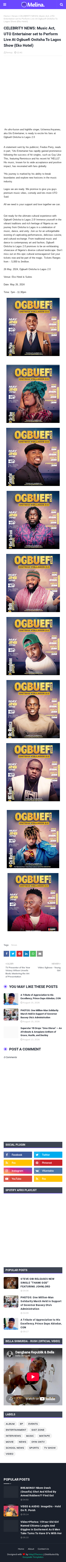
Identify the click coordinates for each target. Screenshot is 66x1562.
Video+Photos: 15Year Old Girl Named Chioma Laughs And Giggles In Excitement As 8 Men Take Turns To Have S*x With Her (41, 1527)
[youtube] (18, 1179)
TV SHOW (50, 1447)
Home (7, 16)
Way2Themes (36, 1554)
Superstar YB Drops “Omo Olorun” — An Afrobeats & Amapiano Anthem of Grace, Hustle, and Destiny (41, 1032)
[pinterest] (48, 1163)
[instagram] (18, 1171)
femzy (9, 52)
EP (21, 1423)
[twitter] (48, 1155)
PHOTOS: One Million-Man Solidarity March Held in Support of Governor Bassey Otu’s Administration (39, 1014)
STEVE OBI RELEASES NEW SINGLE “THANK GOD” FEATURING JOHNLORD (37, 1282)
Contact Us (43, 1548)
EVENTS (33, 1423)
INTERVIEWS (13, 1435)
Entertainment (16, 1429)
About (31, 1548)
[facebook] (18, 1155)
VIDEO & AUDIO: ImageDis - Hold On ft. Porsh (41, 1508)
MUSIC (30, 1435)
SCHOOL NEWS (15, 1447)
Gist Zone (38, 1429)
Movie (10, 1441)
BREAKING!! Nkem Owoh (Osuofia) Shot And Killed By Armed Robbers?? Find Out (38, 1491)
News (15, 16)
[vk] (48, 1171)
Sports (34, 1447)
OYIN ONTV (38, 1441)
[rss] (18, 1163)
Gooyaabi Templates (33, 1557)
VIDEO (9, 1453)
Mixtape (44, 1435)
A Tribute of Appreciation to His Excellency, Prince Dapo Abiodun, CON (41, 997)
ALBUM (10, 1423)
